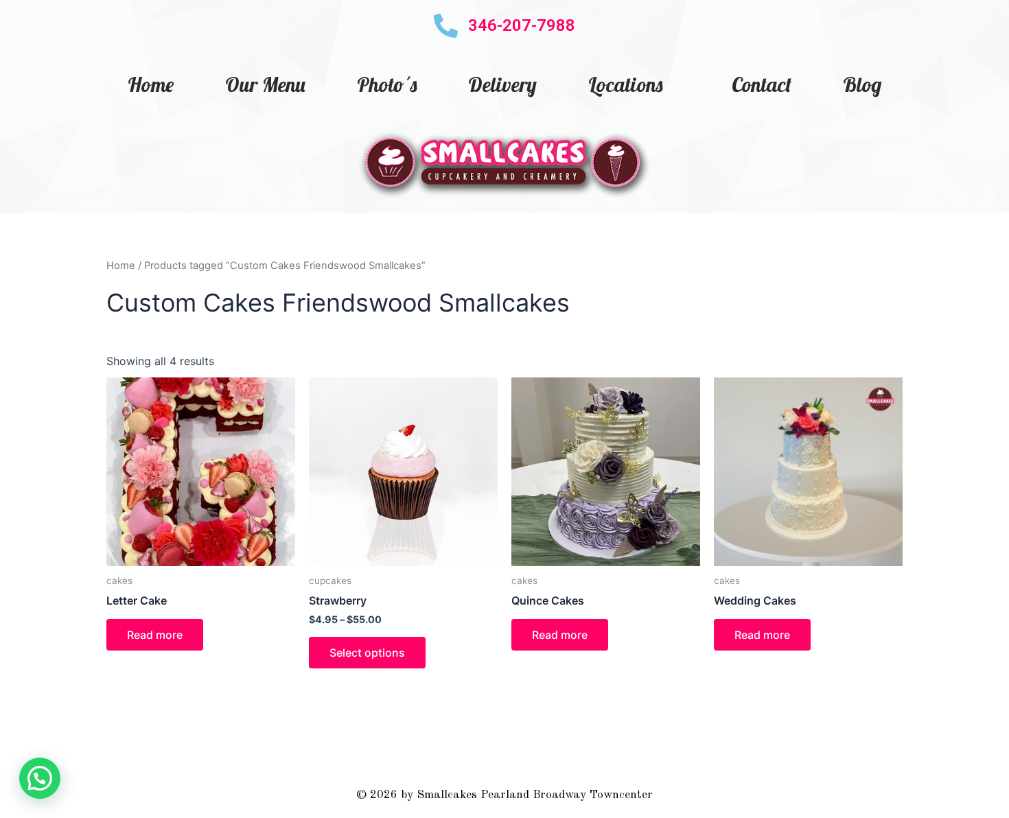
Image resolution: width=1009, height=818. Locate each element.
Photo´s (387, 84)
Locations (625, 84)
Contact (761, 84)
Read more (155, 635)
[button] (39, 778)
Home (151, 84)
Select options (367, 652)
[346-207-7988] (446, 26)
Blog (862, 84)
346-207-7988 (521, 25)
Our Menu (265, 84)
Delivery (502, 84)
